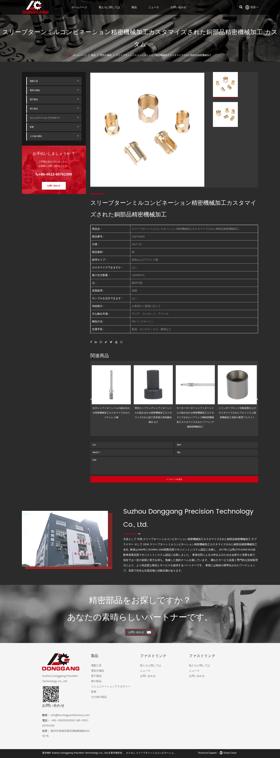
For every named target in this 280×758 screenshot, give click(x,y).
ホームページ (79, 7)
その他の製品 (36, 136)
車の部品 (34, 109)
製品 (134, 7)
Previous (90, 399)
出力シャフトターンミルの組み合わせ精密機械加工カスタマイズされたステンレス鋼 (111, 413)
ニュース (153, 7)
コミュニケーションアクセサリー (45, 118)
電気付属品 (106, 55)
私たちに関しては (109, 7)
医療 (32, 127)
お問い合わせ (178, 7)
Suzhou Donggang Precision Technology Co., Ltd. (80, 753)
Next (257, 399)
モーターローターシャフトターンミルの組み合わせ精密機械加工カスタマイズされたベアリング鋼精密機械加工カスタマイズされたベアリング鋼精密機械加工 (195, 417)
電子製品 (34, 99)
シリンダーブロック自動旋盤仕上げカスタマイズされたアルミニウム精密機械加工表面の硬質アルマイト (237, 413)
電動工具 (34, 81)
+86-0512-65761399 (55, 174)
